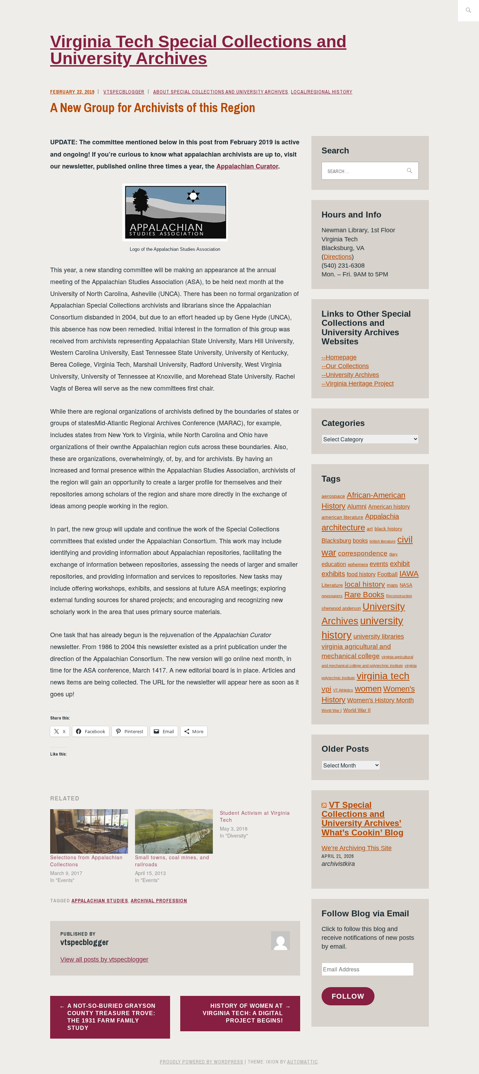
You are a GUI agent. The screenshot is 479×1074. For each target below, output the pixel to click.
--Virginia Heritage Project (358, 383)
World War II (357, 710)
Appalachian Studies (100, 900)
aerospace (333, 496)
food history (361, 574)
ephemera (358, 564)
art (370, 528)
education (334, 564)
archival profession (159, 900)
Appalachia (382, 516)
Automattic (302, 1062)
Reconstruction (399, 596)
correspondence (362, 553)
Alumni (356, 506)
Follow (348, 996)
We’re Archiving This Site (357, 848)
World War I (332, 710)
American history (389, 507)
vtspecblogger (123, 92)
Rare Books (364, 594)
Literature (332, 585)
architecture (343, 527)
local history (365, 584)
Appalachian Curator (247, 166)
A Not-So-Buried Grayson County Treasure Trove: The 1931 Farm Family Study (111, 1017)
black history (388, 528)
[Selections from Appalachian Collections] (89, 831)
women (368, 688)
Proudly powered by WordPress (201, 1062)
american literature (342, 517)
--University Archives (350, 374)
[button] (175, 212)
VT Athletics (343, 690)
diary (393, 554)
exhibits (333, 574)
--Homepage (339, 357)
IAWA (409, 573)
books (360, 541)
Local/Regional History (321, 92)
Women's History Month (380, 700)
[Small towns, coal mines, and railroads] (174, 831)
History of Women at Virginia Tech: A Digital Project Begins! (243, 1013)
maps (392, 585)
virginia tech (383, 675)
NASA (406, 585)
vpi (326, 689)
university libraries (378, 636)
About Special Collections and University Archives (220, 92)
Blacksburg (336, 540)
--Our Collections (345, 366)
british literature (383, 541)
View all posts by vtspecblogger (104, 959)
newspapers (332, 596)
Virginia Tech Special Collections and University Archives (198, 50)
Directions (338, 256)
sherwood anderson (341, 608)
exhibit (400, 563)
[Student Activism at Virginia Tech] (262, 824)
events (379, 563)
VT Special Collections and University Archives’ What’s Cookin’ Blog (363, 818)
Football (387, 574)
